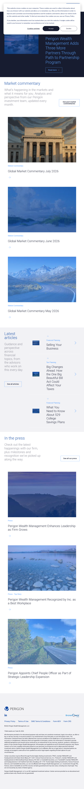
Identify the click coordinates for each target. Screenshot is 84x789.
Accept (51, 28)
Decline (68, 28)
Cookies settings (33, 28)
